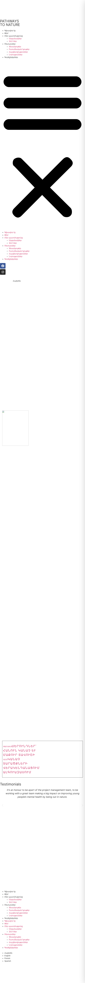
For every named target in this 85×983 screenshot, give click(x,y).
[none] (13, 281)
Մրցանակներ (15, 38)
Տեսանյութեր (15, 46)
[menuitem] (13, 281)
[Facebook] (3, 266)
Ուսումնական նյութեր (19, 49)
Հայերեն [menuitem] (17, 281)
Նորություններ (15, 54)
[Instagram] (3, 272)
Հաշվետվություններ (18, 52)
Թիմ (6, 33)
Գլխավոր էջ (9, 30)
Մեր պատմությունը (13, 36)
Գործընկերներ (11, 57)
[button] (42, 145)
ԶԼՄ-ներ (13, 41)
